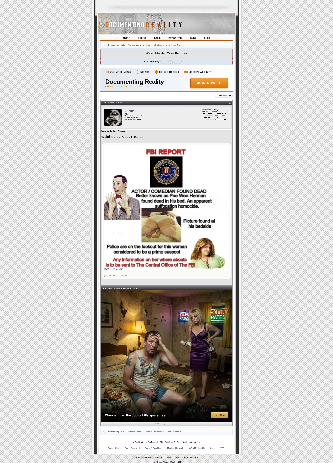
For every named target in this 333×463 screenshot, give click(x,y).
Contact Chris (113, 448)
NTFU (222, 448)
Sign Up (142, 37)
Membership (175, 37)
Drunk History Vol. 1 (190, 442)
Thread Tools (222, 95)
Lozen (129, 111)
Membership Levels (175, 448)
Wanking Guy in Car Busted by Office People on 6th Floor (158, 442)
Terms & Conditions (153, 448)
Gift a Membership (197, 448)
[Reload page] (104, 45)
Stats (207, 37)
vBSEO (180, 462)
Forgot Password (132, 448)
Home (126, 37)
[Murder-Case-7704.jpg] (166, 208)
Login (157, 37)
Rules (193, 37)
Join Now (206, 83)
